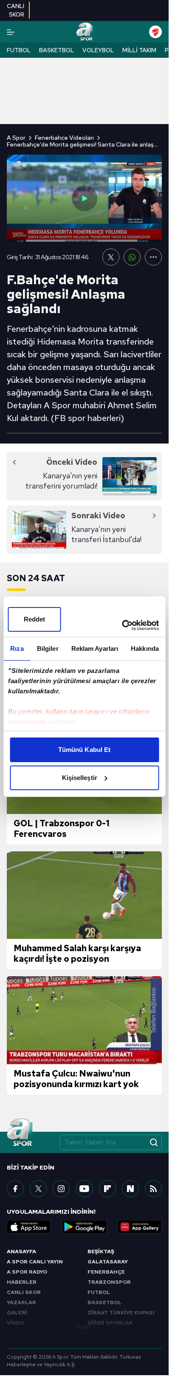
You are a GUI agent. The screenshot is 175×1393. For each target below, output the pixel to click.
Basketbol (56, 50)
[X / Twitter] (38, 1188)
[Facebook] (15, 1188)
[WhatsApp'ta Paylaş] (132, 257)
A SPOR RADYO (27, 1272)
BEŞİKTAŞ (101, 1251)
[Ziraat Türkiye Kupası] (155, 31)
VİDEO (15, 1323)
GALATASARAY (108, 1261)
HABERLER (22, 1282)
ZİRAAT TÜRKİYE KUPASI (121, 1312)
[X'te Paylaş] (110, 257)
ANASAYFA (21, 1251)
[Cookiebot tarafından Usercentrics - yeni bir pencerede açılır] (122, 625)
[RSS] (153, 1188)
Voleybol (98, 50)
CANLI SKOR (24, 1292)
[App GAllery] (140, 1227)
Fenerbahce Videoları (64, 137)
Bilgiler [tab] (48, 648)
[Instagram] (61, 1188)
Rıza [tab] (16, 648)
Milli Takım (139, 50)
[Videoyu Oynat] (84, 198)
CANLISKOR (15, 10)
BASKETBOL (104, 1302)
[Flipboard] (107, 1188)
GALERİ (17, 1312)
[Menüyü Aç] (10, 32)
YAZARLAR (21, 1302)
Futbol (19, 50)
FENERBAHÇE (106, 1272)
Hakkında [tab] (145, 648)
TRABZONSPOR (109, 1282)
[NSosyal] (130, 1188)
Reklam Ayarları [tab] (95, 648)
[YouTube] (84, 1188)
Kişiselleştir (79, 777)
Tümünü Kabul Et (84, 749)
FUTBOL (99, 1292)
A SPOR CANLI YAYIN (35, 1261)
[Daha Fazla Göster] (153, 257)
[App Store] (29, 1227)
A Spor (16, 137)
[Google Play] (84, 1227)
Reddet (34, 619)
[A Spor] (84, 32)
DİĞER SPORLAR (110, 1323)
